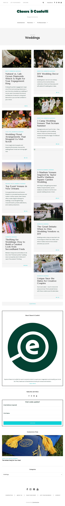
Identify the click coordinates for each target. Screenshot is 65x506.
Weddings (18, 71)
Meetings (7, 183)
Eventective (21, 22)
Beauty (7, 71)
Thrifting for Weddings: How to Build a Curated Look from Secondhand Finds (15, 244)
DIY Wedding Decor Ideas (47, 75)
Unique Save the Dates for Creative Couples (46, 281)
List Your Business (15, 2)
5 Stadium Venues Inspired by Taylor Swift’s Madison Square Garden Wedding (46, 177)
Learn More (32, 383)
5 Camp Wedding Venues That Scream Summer (48, 123)
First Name (6, 413)
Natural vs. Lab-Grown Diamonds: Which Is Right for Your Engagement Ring (15, 79)
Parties (12, 183)
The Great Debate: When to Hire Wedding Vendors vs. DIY (48, 230)
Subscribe (25, 2)
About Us (5, 2)
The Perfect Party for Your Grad (11, 460)
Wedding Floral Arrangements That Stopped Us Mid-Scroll (15, 138)
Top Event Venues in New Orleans (16, 187)
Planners (30, 22)
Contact (57, 495)
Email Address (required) (10, 405)
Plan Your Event (31, 495)
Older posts (32, 303)
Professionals (41, 22)
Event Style (40, 71)
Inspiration (12, 71)
